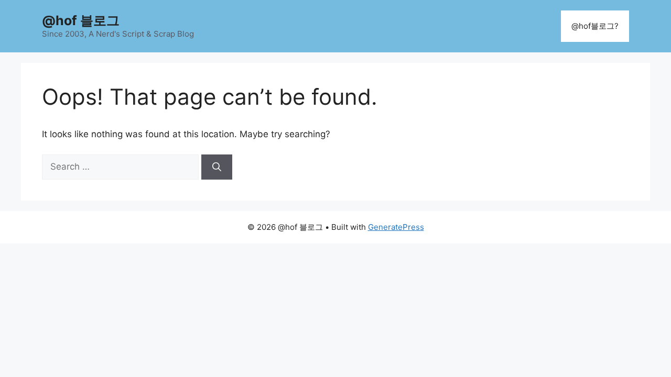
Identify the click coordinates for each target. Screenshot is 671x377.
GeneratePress (396, 227)
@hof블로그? (595, 26)
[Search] (216, 167)
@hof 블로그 (81, 20)
